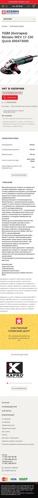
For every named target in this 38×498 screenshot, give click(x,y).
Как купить (6, 431)
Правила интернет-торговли (12, 441)
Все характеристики (19, 175)
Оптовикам (6, 422)
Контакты (6, 411)
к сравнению (10, 102)
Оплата (4, 435)
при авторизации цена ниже (12, 93)
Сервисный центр (8, 425)
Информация (8, 415)
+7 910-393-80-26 (9, 459)
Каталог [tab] (8, 19)
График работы (10, 470)
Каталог (6, 403)
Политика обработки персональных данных (18, 444)
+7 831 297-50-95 (9, 457)
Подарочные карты (9, 428)
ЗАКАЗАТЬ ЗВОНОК (11, 468)
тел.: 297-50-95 (17, 6)
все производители (19, 388)
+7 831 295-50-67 (9, 463)
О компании (6, 419)
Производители (9, 407)
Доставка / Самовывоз (10, 438)
